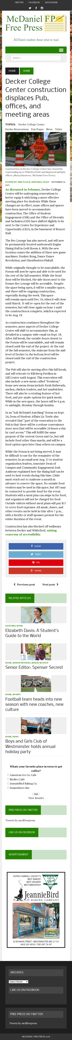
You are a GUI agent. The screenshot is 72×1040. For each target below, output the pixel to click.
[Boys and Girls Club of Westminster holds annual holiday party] (36, 732)
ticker (58, 129)
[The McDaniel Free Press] (36, 23)
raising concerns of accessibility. (31, 532)
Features (10, 625)
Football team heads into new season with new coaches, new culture (34, 704)
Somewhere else (19, 788)
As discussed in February (22, 189)
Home (20, 625)
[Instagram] (42, 8)
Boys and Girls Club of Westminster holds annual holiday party (30, 746)
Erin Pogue (37, 129)
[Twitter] (30, 8)
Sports (16, 694)
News (49, 129)
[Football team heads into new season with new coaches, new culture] (36, 690)
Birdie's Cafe (17, 779)
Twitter (19, 3)
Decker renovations (17, 129)
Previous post (26, 584)
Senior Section (39, 662)
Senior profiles (21, 662)
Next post (48, 584)
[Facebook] (36, 8)
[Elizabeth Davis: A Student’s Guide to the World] (36, 621)
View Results (36, 798)
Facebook (34, 3)
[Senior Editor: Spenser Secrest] (36, 658)
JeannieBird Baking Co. (23, 783)
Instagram (51, 3)
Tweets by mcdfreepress (20, 820)
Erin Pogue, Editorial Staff (33, 182)
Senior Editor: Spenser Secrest (34, 667)
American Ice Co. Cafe (23, 775)
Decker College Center (31, 124)
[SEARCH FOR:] (36, 58)
